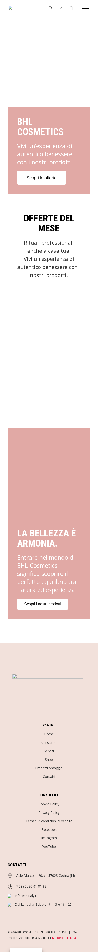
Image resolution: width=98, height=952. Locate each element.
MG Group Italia (64, 938)
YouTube (49, 846)
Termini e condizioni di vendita (49, 821)
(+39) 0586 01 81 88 (31, 886)
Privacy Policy (49, 812)
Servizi (49, 751)
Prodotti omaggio (49, 768)
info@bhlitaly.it (26, 896)
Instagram (49, 838)
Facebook (49, 829)
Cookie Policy (49, 804)
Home (49, 734)
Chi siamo (49, 742)
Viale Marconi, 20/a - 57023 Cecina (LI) (45, 875)
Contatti (49, 776)
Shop (49, 759)
